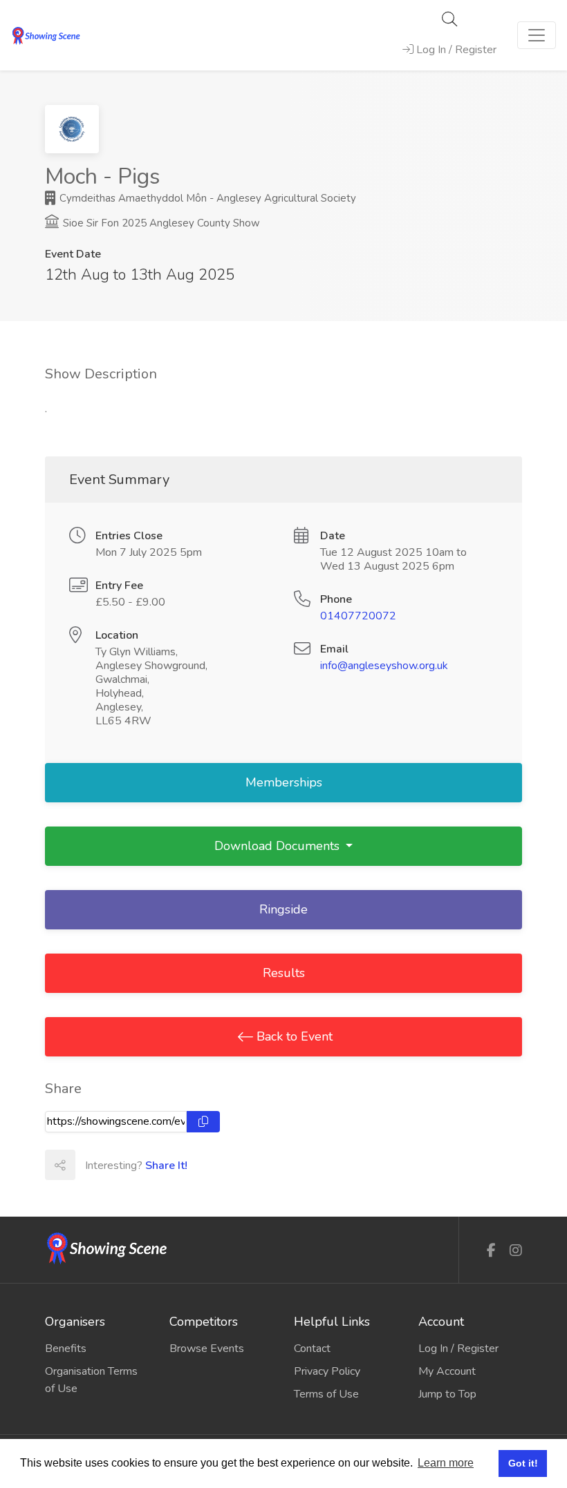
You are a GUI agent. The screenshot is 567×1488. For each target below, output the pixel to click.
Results (284, 973)
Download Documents (278, 846)
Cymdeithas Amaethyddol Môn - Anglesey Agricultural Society (206, 198)
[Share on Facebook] (90, 1165)
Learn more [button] (446, 1463)
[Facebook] (491, 1250)
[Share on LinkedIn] (151, 1165)
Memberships (283, 782)
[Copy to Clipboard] (203, 1121)
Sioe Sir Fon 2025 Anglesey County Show (160, 223)
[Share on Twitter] (120, 1165)
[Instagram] (516, 1250)
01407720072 (358, 616)
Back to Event (293, 1036)
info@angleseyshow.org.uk (384, 665)
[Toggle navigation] (536, 35)
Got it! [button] (523, 1463)
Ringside (283, 909)
